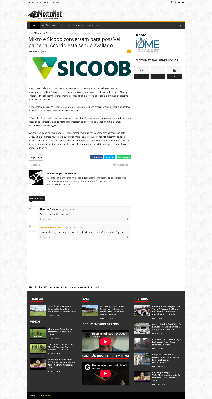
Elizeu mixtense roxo (50, 227)
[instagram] (175, 2)
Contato (54, 2)
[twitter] (179, 2)
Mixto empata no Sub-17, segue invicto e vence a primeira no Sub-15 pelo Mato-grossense (112, 310)
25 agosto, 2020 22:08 (72, 227)
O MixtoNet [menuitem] (92, 25)
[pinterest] (183, 2)
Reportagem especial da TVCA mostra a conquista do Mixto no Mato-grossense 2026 (62, 363)
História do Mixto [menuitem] (50, 25)
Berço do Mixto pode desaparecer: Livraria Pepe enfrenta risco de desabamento (165, 358)
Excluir (125, 219)
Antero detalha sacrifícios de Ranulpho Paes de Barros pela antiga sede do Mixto (167, 327)
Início (31, 2)
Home (31, 33)
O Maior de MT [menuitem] (73, 25)
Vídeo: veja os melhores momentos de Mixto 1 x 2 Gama (60, 332)
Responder (45, 219)
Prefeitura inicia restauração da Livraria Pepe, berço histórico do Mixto (166, 342)
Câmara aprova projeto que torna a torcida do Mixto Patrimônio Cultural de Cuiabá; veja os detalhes (166, 310)
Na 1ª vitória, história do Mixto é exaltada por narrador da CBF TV (60, 347)
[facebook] (171, 2)
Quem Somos (42, 2)
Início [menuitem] (35, 25)
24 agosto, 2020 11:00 (69, 209)
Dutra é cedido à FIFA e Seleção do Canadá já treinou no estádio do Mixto (62, 309)
